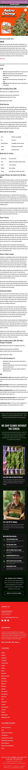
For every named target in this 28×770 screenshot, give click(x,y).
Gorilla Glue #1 (5, 361)
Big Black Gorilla (6, 369)
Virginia (3, 712)
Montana (3, 686)
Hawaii (3, 665)
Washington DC (5, 717)
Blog (2, 748)
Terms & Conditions (8, 766)
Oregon (3, 704)
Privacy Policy (16, 766)
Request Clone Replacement (14, 593)
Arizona (3, 655)
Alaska (3, 652)
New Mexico (4, 694)
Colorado (3, 660)
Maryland (3, 673)
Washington (4, 714)
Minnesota (4, 681)
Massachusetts (5, 676)
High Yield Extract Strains (10, 6)
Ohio (2, 699)
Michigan (3, 678)
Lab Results (4, 735)
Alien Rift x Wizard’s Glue (7, 365)
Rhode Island (4, 707)
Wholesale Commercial (7, 740)
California (3, 658)
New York (3, 696)
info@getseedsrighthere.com (11, 617)
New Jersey (4, 691)
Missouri (3, 683)
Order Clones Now (6, 727)
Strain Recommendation (7, 745)
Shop (4, 6)
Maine (3, 671)
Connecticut (4, 663)
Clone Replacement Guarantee (17, 767)
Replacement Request (7, 732)
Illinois (3, 668)
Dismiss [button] (25, 2)
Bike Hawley (5, 415)
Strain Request (5, 743)
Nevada (3, 689)
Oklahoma (4, 702)
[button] (25, 10)
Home (1, 6)
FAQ (2, 730)
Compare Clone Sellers (7, 738)
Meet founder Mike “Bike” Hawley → (10, 642)
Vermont (3, 709)
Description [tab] (2, 65)
